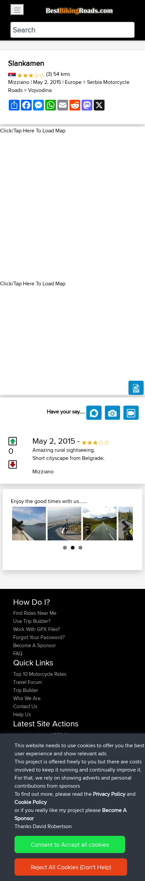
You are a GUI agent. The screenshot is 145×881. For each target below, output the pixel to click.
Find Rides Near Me (34, 613)
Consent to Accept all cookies (70, 844)
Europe (73, 82)
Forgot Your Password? (39, 637)
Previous (22, 523)
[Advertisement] (72, 207)
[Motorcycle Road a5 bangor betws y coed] (100, 523)
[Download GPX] (136, 388)
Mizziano (18, 82)
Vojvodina (40, 90)
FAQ (17, 653)
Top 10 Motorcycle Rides (39, 674)
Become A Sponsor (34, 645)
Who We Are (26, 698)
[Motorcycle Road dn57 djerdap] (29, 523)
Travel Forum (27, 682)
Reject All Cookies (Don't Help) (71, 867)
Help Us (22, 714)
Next (122, 523)
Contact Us (25, 706)
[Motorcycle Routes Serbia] (12, 74)
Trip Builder (25, 690)
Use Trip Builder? (32, 621)
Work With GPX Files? (36, 629)
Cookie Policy (30, 802)
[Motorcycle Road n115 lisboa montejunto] (64, 523)
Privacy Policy (109, 794)
